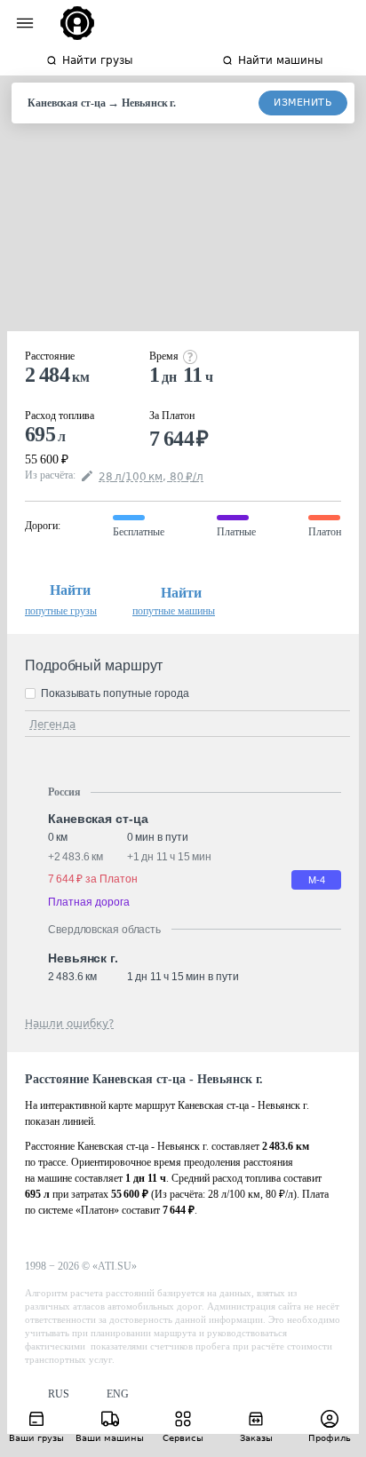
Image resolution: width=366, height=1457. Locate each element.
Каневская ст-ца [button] (98, 818)
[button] (47, 1394)
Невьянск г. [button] (83, 958)
